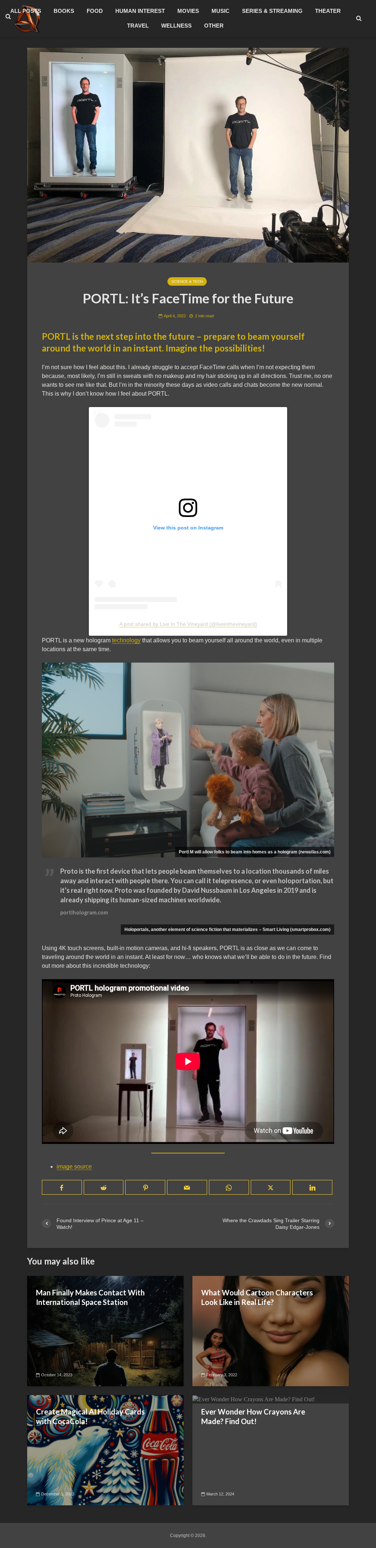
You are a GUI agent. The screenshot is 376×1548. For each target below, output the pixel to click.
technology (126, 640)
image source (74, 1166)
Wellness (176, 25)
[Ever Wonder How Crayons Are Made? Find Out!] (253, 1399)
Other (214, 25)
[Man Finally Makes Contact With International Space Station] (105, 1330)
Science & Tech (187, 281)
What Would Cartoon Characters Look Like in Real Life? (257, 1297)
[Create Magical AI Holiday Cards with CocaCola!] (105, 1450)
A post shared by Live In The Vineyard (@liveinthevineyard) (188, 624)
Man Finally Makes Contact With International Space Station (90, 1297)
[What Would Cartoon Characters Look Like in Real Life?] (270, 1330)
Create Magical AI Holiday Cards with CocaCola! (90, 1416)
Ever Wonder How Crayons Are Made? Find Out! (253, 1416)
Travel (138, 25)
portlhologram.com (84, 912)
